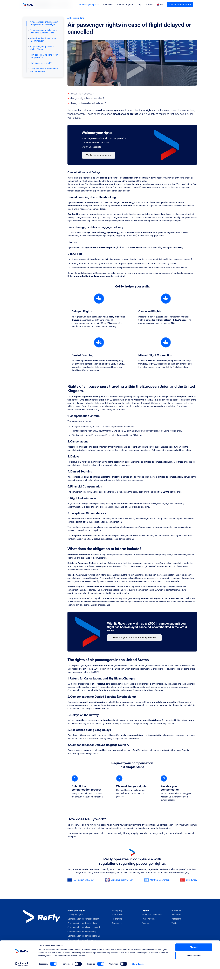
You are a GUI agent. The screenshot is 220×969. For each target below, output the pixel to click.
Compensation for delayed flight (82, 923)
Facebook (176, 914)
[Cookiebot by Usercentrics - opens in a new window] (21, 964)
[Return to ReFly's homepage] (28, 5)
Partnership (108, 5)
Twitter (174, 923)
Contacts (149, 5)
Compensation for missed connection (84, 927)
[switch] (78, 964)
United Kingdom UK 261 (122, 880)
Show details (137, 964)
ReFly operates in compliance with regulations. (44, 69)
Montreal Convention (159, 880)
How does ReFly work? (41, 63)
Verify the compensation (98, 155)
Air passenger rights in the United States (42, 47)
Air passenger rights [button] (87, 5)
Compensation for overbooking (81, 931)
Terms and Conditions (152, 914)
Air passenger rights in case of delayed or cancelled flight (44, 23)
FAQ (139, 5)
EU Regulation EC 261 (83, 880)
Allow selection (194, 955)
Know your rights (75, 914)
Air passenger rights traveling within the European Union (43, 31)
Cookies (145, 923)
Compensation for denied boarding (83, 936)
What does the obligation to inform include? (43, 39)
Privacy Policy (148, 919)
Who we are (117, 914)
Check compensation (180, 5)
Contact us (117, 923)
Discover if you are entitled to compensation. (134, 637)
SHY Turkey (191, 880)
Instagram (176, 919)
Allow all (193, 947)
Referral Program (125, 5)
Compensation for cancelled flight (83, 919)
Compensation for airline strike (81, 940)
